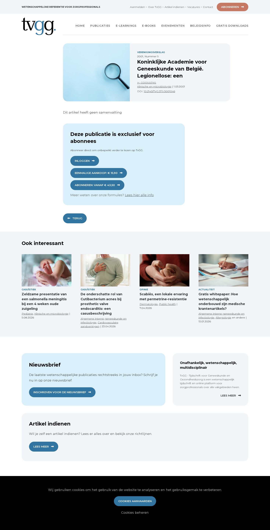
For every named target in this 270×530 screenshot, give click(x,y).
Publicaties (100, 25)
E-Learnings (126, 25)
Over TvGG (154, 7)
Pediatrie (27, 313)
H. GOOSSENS (146, 82)
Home (80, 25)
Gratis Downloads (232, 25)
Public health (167, 304)
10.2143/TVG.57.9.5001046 (159, 91)
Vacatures (193, 7)
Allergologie (223, 317)
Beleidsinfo (200, 25)
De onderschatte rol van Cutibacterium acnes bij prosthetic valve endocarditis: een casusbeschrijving (101, 303)
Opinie (144, 289)
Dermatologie (149, 304)
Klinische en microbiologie (154, 86)
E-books (149, 25)
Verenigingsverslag (151, 52)
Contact (208, 7)
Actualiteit (207, 289)
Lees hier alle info (139, 195)
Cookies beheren (135, 512)
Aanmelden (137, 7)
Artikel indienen (174, 7)
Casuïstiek (29, 289)
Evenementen (173, 25)
